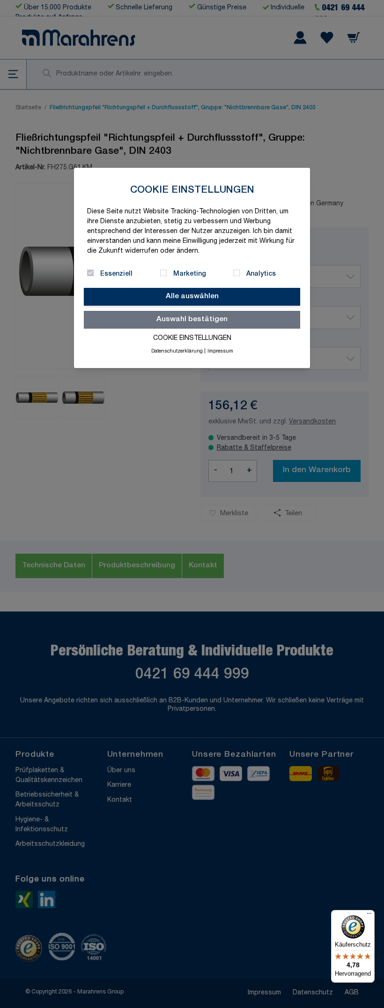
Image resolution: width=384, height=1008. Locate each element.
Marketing (189, 274)
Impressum (220, 351)
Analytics (261, 274)
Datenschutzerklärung (177, 351)
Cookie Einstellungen (192, 338)
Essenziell (116, 274)
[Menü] (369, 915)
